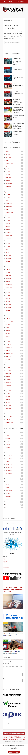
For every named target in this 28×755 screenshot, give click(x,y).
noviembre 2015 (9, 382)
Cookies (22, 739)
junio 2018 (8, 295)
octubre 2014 (8, 419)
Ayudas (7, 435)
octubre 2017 (8, 318)
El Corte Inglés (4, 566)
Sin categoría (8, 496)
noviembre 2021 (9, 206)
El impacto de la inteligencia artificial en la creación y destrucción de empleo (18, 61)
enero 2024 (8, 180)
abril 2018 (8, 301)
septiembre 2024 (9, 163)
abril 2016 (8, 367)
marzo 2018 (8, 304)
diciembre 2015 (9, 379)
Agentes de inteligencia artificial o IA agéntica (18, 77)
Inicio (10, 736)
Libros (7, 481)
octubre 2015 (8, 385)
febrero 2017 (8, 339)
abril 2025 (8, 154)
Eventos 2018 (8, 464)
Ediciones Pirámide (5, 567)
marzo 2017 (8, 336)
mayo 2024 (8, 171)
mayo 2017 (8, 330)
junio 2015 (8, 396)
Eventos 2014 (8, 453)
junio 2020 (8, 246)
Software (7, 499)
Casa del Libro (4, 562)
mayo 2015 (8, 399)
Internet (7, 479)
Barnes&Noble (4, 561)
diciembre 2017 (9, 313)
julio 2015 (8, 393)
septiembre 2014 (9, 422)
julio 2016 (8, 359)
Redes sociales (9, 490)
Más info (11, 752)
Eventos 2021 (8, 473)
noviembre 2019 (9, 267)
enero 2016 (8, 376)
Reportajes (8, 493)
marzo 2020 (8, 255)
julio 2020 (8, 243)
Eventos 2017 (8, 461)
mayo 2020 (8, 249)
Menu (10, 1)
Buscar (22, 1)
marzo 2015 (8, 405)
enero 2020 (8, 261)
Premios (7, 487)
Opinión (7, 484)
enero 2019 (8, 281)
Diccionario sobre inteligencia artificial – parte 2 (18, 133)
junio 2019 (8, 272)
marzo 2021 (8, 223)
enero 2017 (8, 341)
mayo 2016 (8, 365)
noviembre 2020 (9, 235)
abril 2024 (8, 174)
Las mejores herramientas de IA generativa (17, 85)
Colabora (19, 737)
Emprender (8, 447)
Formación (8, 476)
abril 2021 (8, 220)
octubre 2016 (8, 350)
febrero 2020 (8, 258)
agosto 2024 (8, 166)
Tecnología (7, 58)
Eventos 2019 (8, 467)
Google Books (4, 559)
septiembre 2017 (9, 321)
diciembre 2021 (9, 203)
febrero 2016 (8, 373)
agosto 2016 (8, 356)
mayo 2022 (8, 194)
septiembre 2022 (9, 189)
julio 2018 (8, 292)
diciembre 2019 (9, 264)
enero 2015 (8, 411)
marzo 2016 (8, 370)
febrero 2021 (8, 226)
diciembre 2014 (9, 414)
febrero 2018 (8, 307)
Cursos (7, 441)
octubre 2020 (8, 238)
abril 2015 (8, 402)
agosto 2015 (8, 390)
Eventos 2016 (8, 458)
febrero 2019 (8, 278)
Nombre (3, 672)
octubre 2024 (8, 160)
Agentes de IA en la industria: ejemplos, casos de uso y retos (18, 69)
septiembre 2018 (9, 290)
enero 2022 (8, 200)
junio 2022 (8, 192)
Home (5, 20)
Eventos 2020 (8, 470)
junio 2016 (8, 362)
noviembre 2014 (9, 416)
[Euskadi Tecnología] (13, 12)
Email (3, 678)
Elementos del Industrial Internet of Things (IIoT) (18, 93)
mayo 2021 (8, 218)
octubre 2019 (8, 269)
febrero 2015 (8, 408)
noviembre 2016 (9, 347)
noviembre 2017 (9, 316)
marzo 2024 (8, 177)
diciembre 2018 (9, 284)
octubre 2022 (8, 186)
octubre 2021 (8, 209)
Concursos (8, 438)
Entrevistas (8, 450)
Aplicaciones (8, 432)
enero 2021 (8, 229)
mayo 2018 (8, 298)
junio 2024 (8, 168)
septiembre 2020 (9, 241)
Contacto (11, 737)
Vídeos (7, 507)
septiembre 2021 (9, 212)
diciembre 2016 (9, 344)
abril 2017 (8, 333)
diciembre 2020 (9, 232)
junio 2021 (8, 215)
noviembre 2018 (9, 287)
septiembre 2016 (9, 353)
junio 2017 (8, 327)
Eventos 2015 (8, 455)
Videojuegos (8, 504)
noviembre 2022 (9, 183)
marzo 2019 (8, 275)
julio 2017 (8, 324)
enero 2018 (8, 310)
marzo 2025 (8, 157)
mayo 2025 (8, 151)
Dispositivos (8, 444)
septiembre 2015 (9, 388)
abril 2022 (8, 197)
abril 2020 (8, 252)
